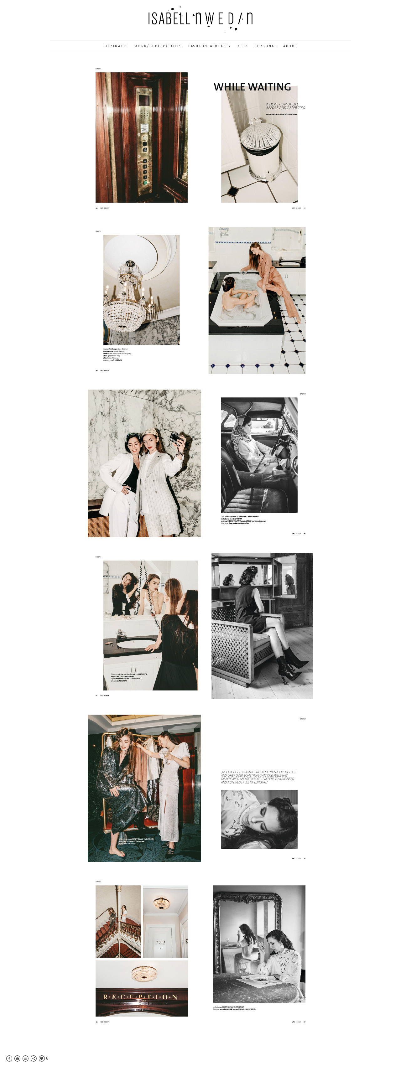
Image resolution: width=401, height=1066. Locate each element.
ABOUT (290, 46)
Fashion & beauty (209, 46)
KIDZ (242, 46)
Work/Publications (158, 46)
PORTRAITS (115, 46)
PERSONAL (265, 46)
